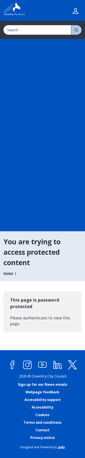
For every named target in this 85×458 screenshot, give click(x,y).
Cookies (42, 414)
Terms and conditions (42, 422)
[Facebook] (12, 365)
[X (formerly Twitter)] (72, 365)
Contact (43, 430)
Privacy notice (42, 437)
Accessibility (42, 407)
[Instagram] (27, 365)
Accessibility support (42, 399)
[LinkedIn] (57, 365)
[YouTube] (42, 365)
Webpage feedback (43, 392)
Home (8, 273)
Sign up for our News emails (42, 384)
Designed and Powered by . (42, 447)
